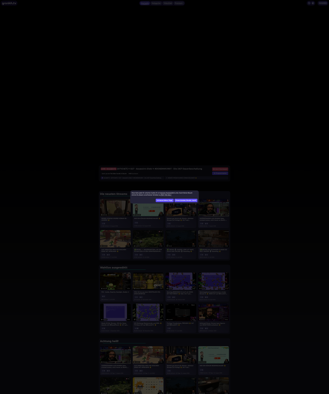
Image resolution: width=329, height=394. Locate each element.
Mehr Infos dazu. (166, 195)
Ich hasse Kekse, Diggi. (165, 200)
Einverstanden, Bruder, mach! (186, 200)
